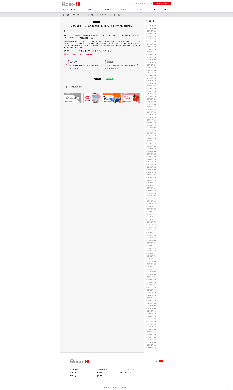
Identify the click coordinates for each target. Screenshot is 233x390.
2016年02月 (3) (151, 345)
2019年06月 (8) (151, 240)
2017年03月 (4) (151, 311)
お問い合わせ (163, 4)
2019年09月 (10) (151, 232)
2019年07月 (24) (151, 238)
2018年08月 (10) (151, 266)
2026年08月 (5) (151, 26)
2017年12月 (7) (151, 287)
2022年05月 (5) (151, 149)
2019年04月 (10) (151, 245)
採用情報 (139, 10)
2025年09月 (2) (151, 49)
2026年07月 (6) (151, 28)
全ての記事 (66, 15)
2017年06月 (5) (151, 303)
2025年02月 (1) (151, 62)
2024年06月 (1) (151, 83)
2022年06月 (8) (151, 146)
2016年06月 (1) (151, 334)
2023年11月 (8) (151, 101)
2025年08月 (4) (151, 52)
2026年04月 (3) (151, 36)
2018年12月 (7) (151, 256)
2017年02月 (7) (151, 313)
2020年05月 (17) (151, 211)
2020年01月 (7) (151, 222)
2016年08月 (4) (151, 329)
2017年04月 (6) (151, 308)
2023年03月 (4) (151, 122)
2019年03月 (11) (151, 248)
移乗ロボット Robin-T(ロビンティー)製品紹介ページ (80, 54)
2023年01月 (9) (151, 128)
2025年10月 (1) (151, 46)
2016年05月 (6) (151, 337)
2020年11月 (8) (151, 196)
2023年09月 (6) (151, 107)
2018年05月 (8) (151, 274)
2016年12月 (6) (151, 319)
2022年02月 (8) (151, 156)
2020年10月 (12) (151, 198)
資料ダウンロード (143, 4)
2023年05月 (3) (151, 117)
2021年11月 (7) (151, 164)
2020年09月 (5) (151, 201)
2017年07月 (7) (151, 300)
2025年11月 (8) (151, 44)
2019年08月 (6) (151, 235)
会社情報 (123, 10)
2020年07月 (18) (151, 206)
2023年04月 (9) (151, 120)
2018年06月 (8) (151, 272)
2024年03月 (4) (151, 91)
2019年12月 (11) (151, 224)
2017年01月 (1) (151, 316)
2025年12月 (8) (151, 41)
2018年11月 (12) (151, 258)
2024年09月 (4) (151, 75)
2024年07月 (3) (151, 81)
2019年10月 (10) (151, 230)
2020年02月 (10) (151, 219)
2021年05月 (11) (151, 180)
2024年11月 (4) (151, 70)
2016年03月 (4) (151, 342)
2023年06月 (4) (151, 115)
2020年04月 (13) (151, 214)
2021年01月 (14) (151, 190)
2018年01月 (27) (151, 285)
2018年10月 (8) (151, 261)
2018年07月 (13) (151, 269)
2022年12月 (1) (151, 130)
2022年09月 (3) (151, 138)
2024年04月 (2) (151, 88)
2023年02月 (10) (151, 125)
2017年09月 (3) (151, 295)
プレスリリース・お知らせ (161, 10)
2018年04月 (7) (151, 277)
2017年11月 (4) (151, 290)
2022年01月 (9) (151, 159)
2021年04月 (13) (151, 183)
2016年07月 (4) (151, 332)
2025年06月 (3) (151, 54)
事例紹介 (90, 10)
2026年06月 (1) (151, 31)
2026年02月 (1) (151, 39)
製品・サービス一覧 (69, 10)
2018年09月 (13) (151, 264)
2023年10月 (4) (151, 104)
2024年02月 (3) (151, 94)
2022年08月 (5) (151, 141)
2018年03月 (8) (151, 279)
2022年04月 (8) (151, 151)
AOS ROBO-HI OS (76, 369)
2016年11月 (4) (151, 321)
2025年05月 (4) (151, 57)
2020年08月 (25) (151, 203)
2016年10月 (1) (151, 324)
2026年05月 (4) (151, 33)
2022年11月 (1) (151, 133)
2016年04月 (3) (151, 340)
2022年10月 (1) (151, 135)
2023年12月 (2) (151, 99)
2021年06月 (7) (151, 177)
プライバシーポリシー (126, 372)
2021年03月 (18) (151, 185)
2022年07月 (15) (151, 143)
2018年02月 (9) (151, 282)
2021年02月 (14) (151, 188)
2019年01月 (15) (151, 253)
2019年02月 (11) (151, 251)
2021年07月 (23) (151, 175)
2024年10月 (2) (151, 73)
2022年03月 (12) (151, 154)
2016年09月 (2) (151, 327)
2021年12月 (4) (151, 162)
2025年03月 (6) (151, 60)
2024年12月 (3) (151, 67)
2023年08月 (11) (151, 109)
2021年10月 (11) (151, 167)
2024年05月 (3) (151, 86)
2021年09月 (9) (151, 170)
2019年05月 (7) (151, 243)
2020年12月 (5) (151, 193)
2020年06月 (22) (151, 209)
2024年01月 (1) (151, 96)
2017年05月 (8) (151, 306)
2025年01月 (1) (151, 65)
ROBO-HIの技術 (107, 10)
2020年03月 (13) (151, 217)
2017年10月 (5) (151, 292)
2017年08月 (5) (151, 298)
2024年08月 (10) (151, 78)
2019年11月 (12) (151, 227)
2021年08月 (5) (151, 172)
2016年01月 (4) (151, 347)
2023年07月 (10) (151, 112)
